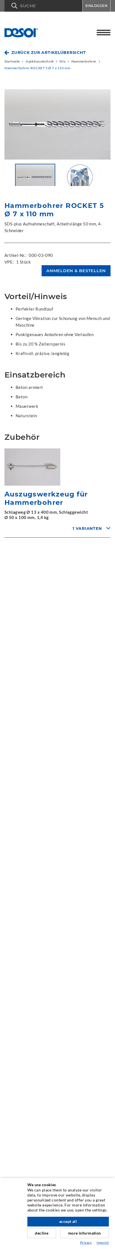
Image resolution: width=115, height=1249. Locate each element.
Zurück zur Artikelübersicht (48, 52)
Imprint (103, 1242)
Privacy (86, 1242)
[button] (43, 6)
